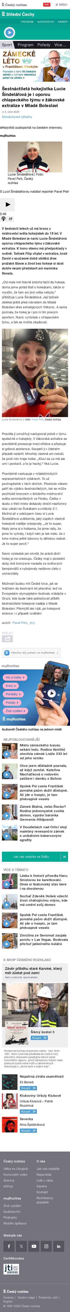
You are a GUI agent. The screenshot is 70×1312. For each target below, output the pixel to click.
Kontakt (42, 1192)
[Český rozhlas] (14, 4)
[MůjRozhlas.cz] (8, 136)
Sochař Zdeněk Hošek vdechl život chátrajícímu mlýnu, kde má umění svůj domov (44, 900)
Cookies (8, 1297)
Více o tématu (16, 870)
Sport (7, 45)
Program (27, 21)
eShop (8, 1186)
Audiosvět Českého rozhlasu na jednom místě (32, 729)
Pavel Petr (15, 179)
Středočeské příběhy (17, 117)
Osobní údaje (26, 1297)
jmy (32, 623)
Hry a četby (13, 677)
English (8, 1301)
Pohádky (12, 694)
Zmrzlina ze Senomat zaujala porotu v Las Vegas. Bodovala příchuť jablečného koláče (44, 939)
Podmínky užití (48, 1297)
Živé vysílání (14, 711)
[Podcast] (3, 219)
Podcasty (10, 1217)
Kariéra (42, 1186)
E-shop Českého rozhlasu (27, 960)
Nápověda (44, 1174)
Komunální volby (15, 1174)
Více (60, 45)
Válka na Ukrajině (16, 1169)
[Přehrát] (7, 205)
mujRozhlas (10, 666)
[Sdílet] (10, 219)
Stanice (9, 1180)
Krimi (9, 686)
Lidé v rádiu (45, 1180)
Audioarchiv (45, 21)
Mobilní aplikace (15, 1223)
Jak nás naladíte (48, 1169)
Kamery (63, 21)
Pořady (44, 45)
